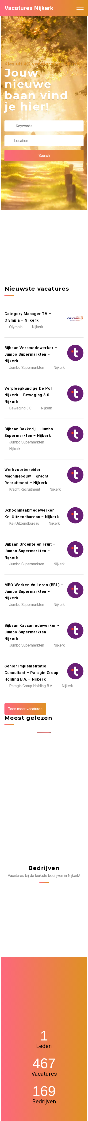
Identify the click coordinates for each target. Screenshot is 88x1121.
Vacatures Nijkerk (28, 8)
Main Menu (80, 8)
